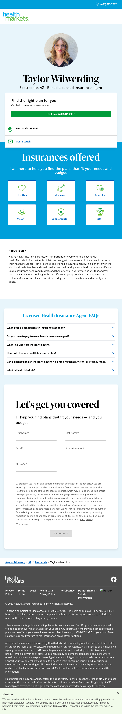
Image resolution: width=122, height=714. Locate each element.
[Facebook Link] (114, 579)
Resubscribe (68, 590)
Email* (19, 448)
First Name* (22, 433)
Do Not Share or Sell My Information (87, 594)
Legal (33, 590)
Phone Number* (74, 448)
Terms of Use (21, 592)
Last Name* (72, 433)
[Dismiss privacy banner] (118, 693)
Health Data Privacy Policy (47, 592)
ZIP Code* (21, 464)
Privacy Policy (9, 592)
